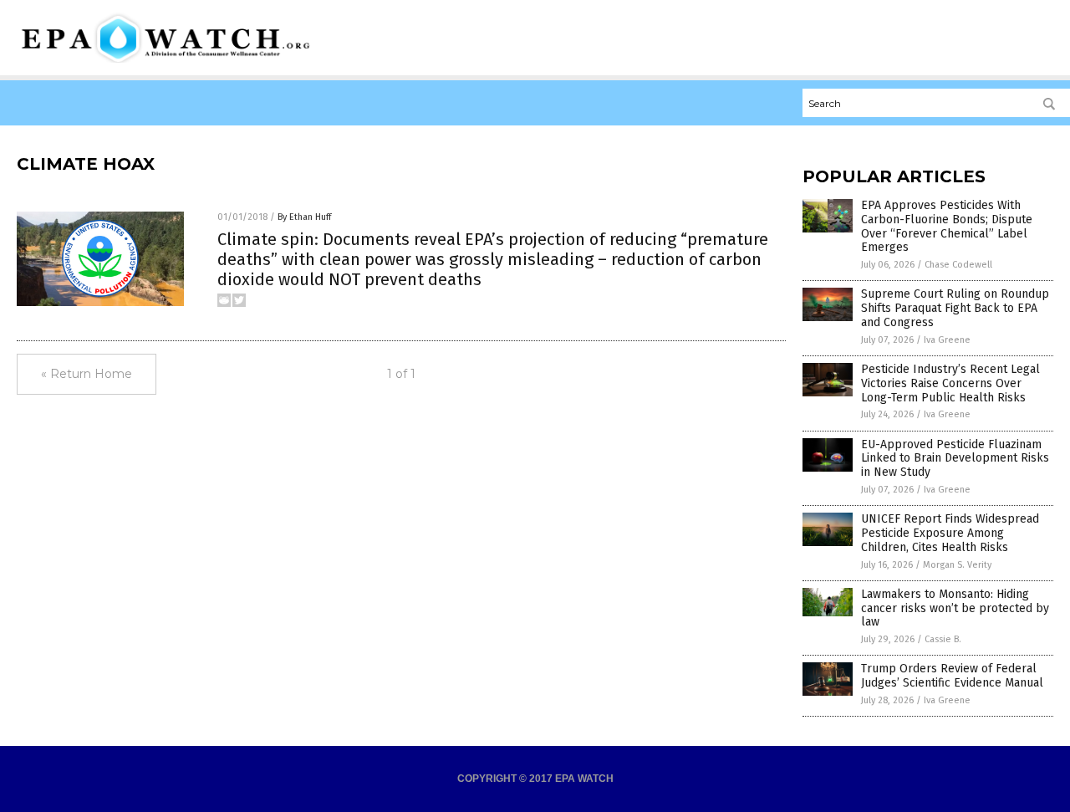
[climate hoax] (166, 59)
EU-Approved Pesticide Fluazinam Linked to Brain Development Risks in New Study (955, 458)
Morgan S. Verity (957, 564)
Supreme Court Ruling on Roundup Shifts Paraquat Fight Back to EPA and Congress (955, 308)
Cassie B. (943, 639)
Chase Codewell (958, 264)
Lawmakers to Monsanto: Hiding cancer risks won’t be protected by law (955, 608)
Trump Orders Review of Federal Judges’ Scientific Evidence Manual (952, 675)
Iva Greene (947, 340)
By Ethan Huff (304, 217)
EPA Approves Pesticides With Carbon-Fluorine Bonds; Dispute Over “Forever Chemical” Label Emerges (946, 226)
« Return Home (86, 373)
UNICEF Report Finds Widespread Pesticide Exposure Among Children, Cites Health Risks (950, 533)
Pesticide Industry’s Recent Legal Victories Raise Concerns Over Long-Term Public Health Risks (950, 383)
